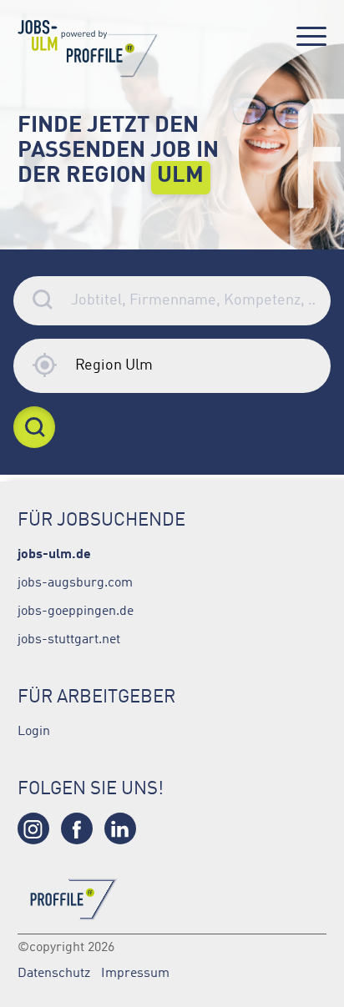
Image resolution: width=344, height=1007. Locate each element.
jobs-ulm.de (54, 553)
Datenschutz (54, 972)
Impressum (135, 972)
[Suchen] (34, 427)
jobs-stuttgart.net (69, 638)
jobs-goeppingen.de (76, 610)
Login (34, 730)
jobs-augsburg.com (75, 581)
